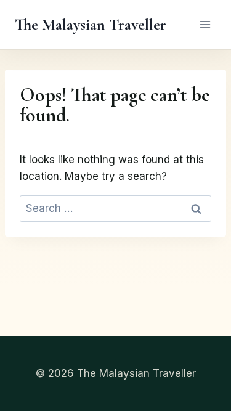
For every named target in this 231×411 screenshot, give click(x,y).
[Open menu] (204, 24)
